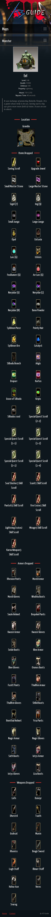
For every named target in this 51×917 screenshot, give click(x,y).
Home (4, 913)
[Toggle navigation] (45, 29)
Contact (12, 913)
